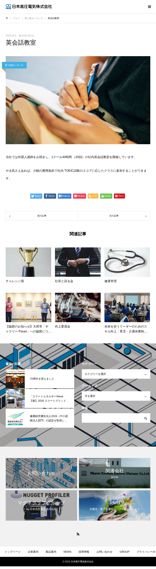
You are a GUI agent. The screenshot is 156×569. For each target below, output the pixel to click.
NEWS (67, 551)
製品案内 (51, 551)
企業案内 (33, 551)
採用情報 (84, 551)
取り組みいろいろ (14, 65)
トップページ (13, 551)
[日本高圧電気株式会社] (29, 7)
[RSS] (78, 534)
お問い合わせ (104, 551)
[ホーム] (7, 18)
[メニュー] (149, 6)
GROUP (124, 551)
